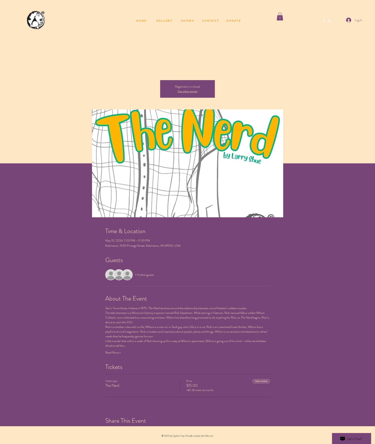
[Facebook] (324, 21)
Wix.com (209, 436)
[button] (280, 17)
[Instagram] (329, 21)
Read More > (113, 352)
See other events (187, 91)
